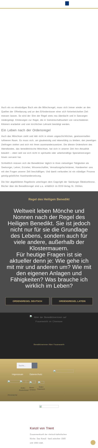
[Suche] (34, 365)
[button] (67, 3)
